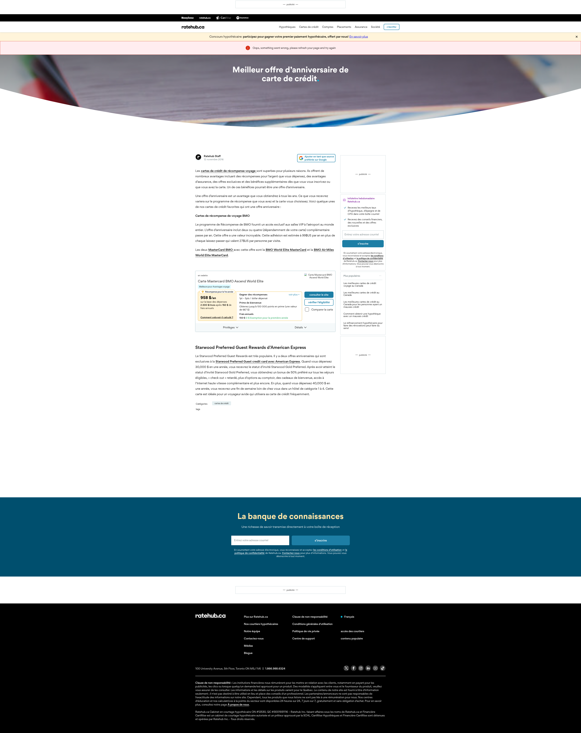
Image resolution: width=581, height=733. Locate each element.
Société (375, 26)
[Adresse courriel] (363, 234)
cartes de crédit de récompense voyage (228, 171)
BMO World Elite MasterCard (286, 250)
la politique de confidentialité (370, 258)
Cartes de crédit (308, 26)
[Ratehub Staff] (198, 158)
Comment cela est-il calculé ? (216, 317)
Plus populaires (351, 275)
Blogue (248, 653)
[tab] (231, 327)
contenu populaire (352, 638)
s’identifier (391, 27)
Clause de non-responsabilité (310, 616)
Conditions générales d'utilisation (312, 624)
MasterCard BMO (220, 250)
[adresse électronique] (260, 540)
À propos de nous (238, 704)
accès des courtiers (352, 631)
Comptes (327, 26)
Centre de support (303, 638)
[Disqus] (265, 454)
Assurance (361, 26)
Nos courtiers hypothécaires (261, 624)
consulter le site (318, 294)
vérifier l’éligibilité (319, 302)
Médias (248, 645)
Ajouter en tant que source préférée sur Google (319, 158)
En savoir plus (358, 36)
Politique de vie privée (305, 631)
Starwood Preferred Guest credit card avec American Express (258, 361)
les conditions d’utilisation (327, 549)
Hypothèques (287, 26)
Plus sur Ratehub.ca (256, 616)
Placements (344, 26)
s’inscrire (363, 243)
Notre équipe (252, 631)
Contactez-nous (365, 261)
